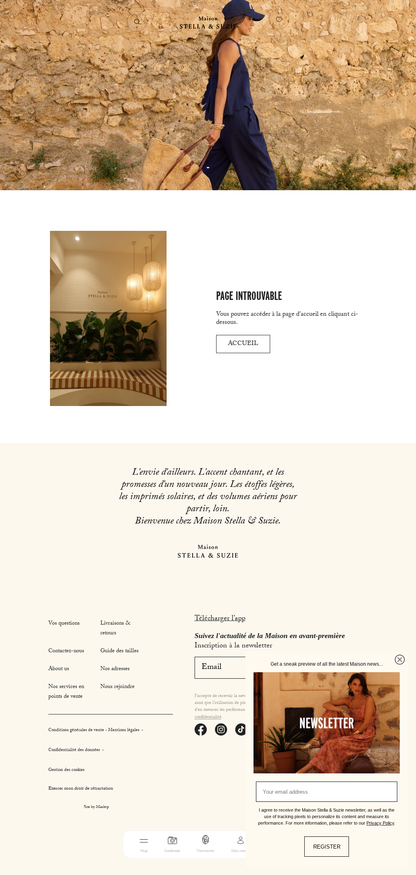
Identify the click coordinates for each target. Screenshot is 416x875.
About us (58, 669)
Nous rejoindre (117, 687)
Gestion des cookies (66, 770)
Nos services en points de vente (66, 692)
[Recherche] (137, 21)
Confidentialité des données (74, 750)
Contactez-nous (66, 651)
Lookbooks (172, 851)
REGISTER (326, 847)
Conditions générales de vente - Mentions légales (94, 730)
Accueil (243, 344)
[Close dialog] (400, 659)
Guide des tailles (119, 651)
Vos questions (64, 624)
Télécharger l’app (220, 619)
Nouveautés (205, 851)
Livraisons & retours (115, 628)
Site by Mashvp (96, 807)
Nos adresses (115, 669)
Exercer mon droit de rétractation (80, 789)
